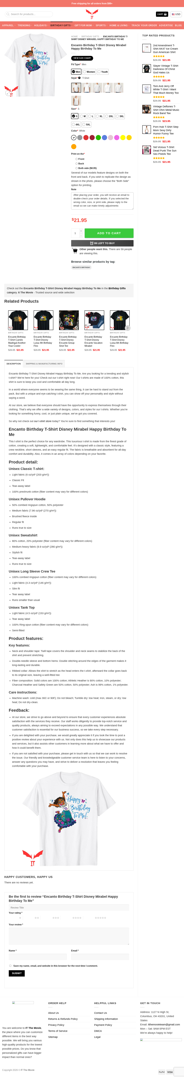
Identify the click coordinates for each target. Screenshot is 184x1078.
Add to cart (109, 233)
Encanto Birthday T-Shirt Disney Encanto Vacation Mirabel (93, 341)
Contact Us (100, 1013)
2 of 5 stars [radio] (28, 918)
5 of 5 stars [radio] (89, 918)
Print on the (78, 153)
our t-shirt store (42, 421)
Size (74, 108)
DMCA (98, 1031)
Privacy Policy (56, 1025)
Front (81, 159)
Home (74, 36)
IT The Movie (33, 1028)
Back (81, 163)
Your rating (15, 912)
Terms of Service (57, 1031)
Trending (24, 25)
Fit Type (76, 64)
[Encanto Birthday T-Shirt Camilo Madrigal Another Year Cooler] (18, 320)
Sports (101, 25)
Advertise (166, 25)
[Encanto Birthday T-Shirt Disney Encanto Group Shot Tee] (68, 320)
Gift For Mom (83, 25)
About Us (53, 1013)
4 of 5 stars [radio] (66, 918)
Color (74, 130)
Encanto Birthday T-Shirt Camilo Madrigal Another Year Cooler (17, 341)
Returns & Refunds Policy (63, 1019)
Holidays (40, 25)
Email (75, 950)
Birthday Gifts (60, 25)
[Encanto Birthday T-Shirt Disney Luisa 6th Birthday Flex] (119, 320)
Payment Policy (103, 1025)
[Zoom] (8, 93)
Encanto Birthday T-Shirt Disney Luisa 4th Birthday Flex (43, 341)
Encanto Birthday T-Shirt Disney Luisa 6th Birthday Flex (119, 341)
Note (73, 189)
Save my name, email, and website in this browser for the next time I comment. (55, 965)
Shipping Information (106, 1019)
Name (13, 950)
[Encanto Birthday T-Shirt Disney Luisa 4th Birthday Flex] (43, 320)
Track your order (144, 25)
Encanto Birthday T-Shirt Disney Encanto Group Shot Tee (68, 341)
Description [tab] (14, 364)
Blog (178, 25)
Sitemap (53, 1037)
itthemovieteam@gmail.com (164, 1024)
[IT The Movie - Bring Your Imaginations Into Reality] (92, 14)
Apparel (8, 25)
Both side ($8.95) (87, 168)
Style (75, 78)
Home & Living (119, 25)
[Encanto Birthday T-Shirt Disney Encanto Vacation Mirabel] (94, 320)
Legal (97, 1037)
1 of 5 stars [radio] (13, 918)
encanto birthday (81, 267)
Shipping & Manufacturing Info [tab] (44, 364)
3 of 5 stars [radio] (46, 918)
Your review (16, 924)
